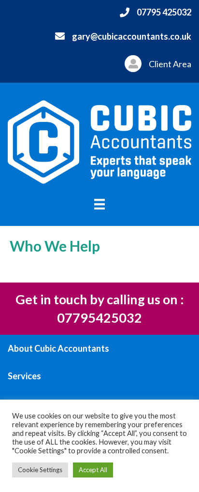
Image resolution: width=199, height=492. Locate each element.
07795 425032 (164, 12)
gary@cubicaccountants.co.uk (131, 36)
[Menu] (99, 204)
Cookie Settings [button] (40, 470)
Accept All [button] (93, 470)
